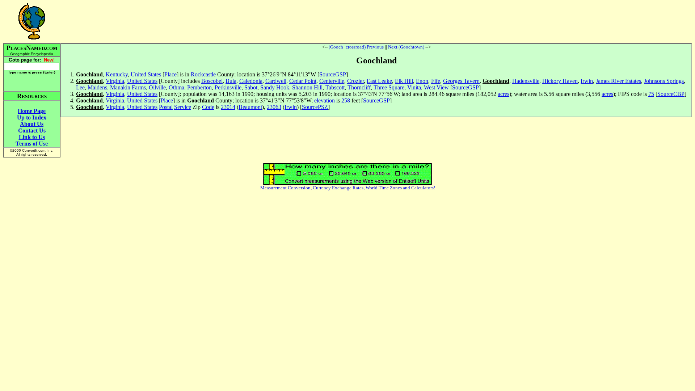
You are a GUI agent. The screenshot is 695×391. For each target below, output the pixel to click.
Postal (166, 107)
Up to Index (31, 117)
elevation (324, 100)
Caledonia (250, 81)
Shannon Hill (307, 87)
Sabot (250, 87)
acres (503, 94)
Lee (80, 87)
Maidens (97, 87)
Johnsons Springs (664, 81)
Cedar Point (302, 81)
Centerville (331, 81)
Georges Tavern (461, 81)
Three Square (389, 87)
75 (651, 94)
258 (345, 100)
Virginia (115, 81)
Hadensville (525, 81)
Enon (422, 81)
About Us (31, 124)
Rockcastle (203, 74)
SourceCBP (671, 94)
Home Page (32, 111)
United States (146, 74)
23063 (274, 107)
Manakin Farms (128, 87)
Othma (176, 87)
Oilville (157, 87)
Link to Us (32, 137)
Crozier (355, 81)
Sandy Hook (274, 87)
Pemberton (199, 87)
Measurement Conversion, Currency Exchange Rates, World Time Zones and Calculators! (347, 187)
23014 (228, 107)
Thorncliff (359, 87)
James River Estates (618, 81)
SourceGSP (332, 74)
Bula (231, 81)
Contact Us (32, 130)
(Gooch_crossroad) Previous (356, 47)
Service (182, 107)
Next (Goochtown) (406, 47)
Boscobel (212, 81)
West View (436, 87)
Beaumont (250, 107)
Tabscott (335, 87)
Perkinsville (228, 87)
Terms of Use (32, 143)
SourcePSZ (315, 107)
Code (208, 107)
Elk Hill (404, 81)
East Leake (379, 81)
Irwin (587, 81)
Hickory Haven (560, 81)
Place (170, 74)
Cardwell (275, 81)
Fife (435, 81)
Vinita (414, 87)
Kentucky (117, 74)
